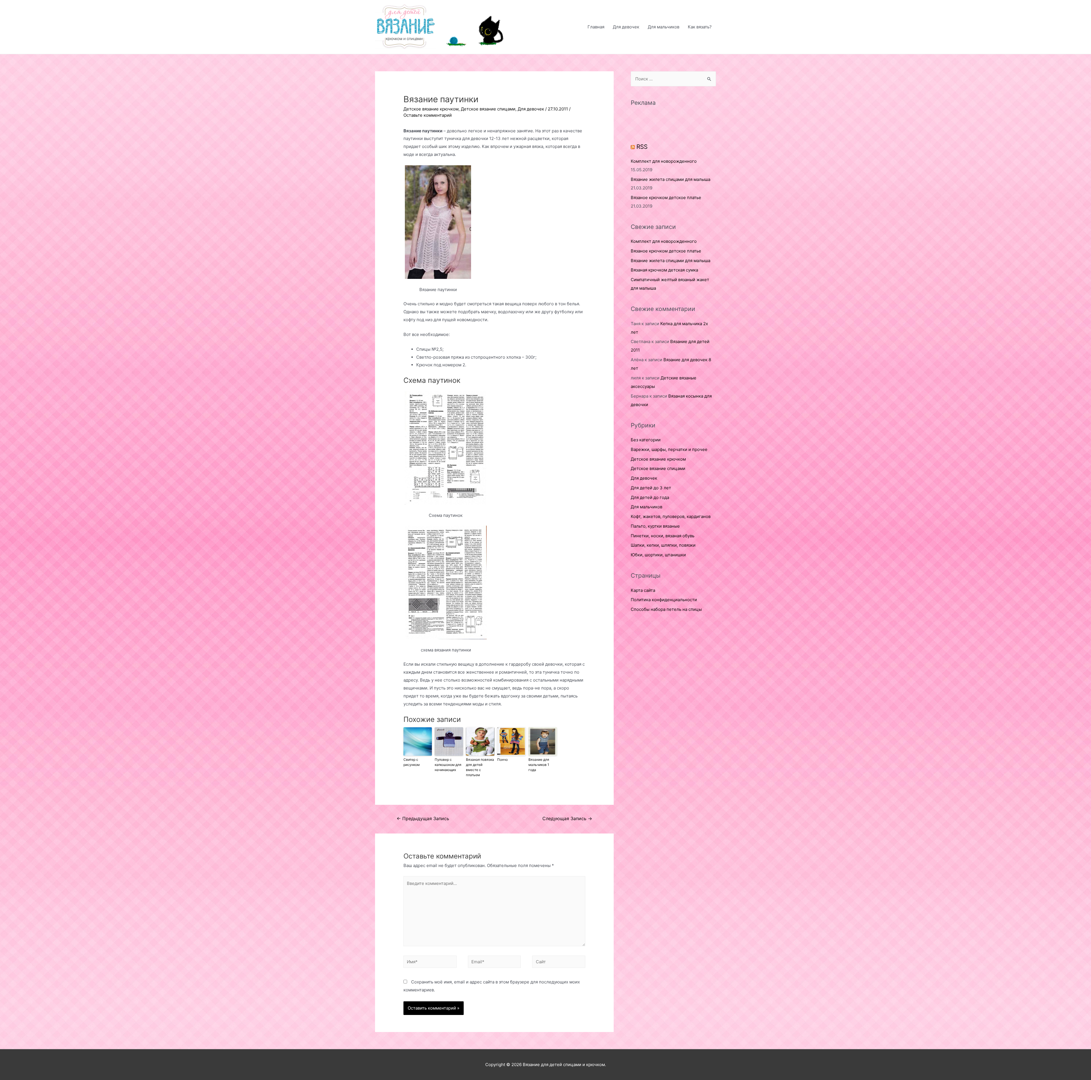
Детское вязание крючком (431, 109)
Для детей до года (650, 497)
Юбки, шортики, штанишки (658, 554)
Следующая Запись (567, 818)
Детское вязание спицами (488, 109)
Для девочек (626, 27)
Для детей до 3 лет (651, 487)
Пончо (502, 759)
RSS (641, 146)
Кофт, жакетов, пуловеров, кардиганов (671, 516)
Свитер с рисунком (411, 762)
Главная (596, 27)
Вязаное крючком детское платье (666, 197)
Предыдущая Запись (423, 818)
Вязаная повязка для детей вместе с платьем (480, 767)
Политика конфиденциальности (664, 599)
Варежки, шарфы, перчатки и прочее (669, 449)
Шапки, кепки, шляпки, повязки (663, 545)
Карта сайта (643, 590)
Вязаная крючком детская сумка (664, 270)
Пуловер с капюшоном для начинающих (448, 764)
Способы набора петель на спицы (666, 609)
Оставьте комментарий (427, 115)
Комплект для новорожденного (664, 161)
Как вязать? (700, 27)
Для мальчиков (663, 27)
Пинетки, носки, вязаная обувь (662, 535)
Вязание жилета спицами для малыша (670, 179)
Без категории (646, 439)
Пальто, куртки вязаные (655, 526)
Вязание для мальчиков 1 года (538, 764)
